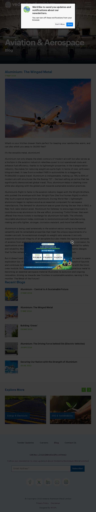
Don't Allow (60, 24)
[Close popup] (72, 242)
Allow (70, 24)
